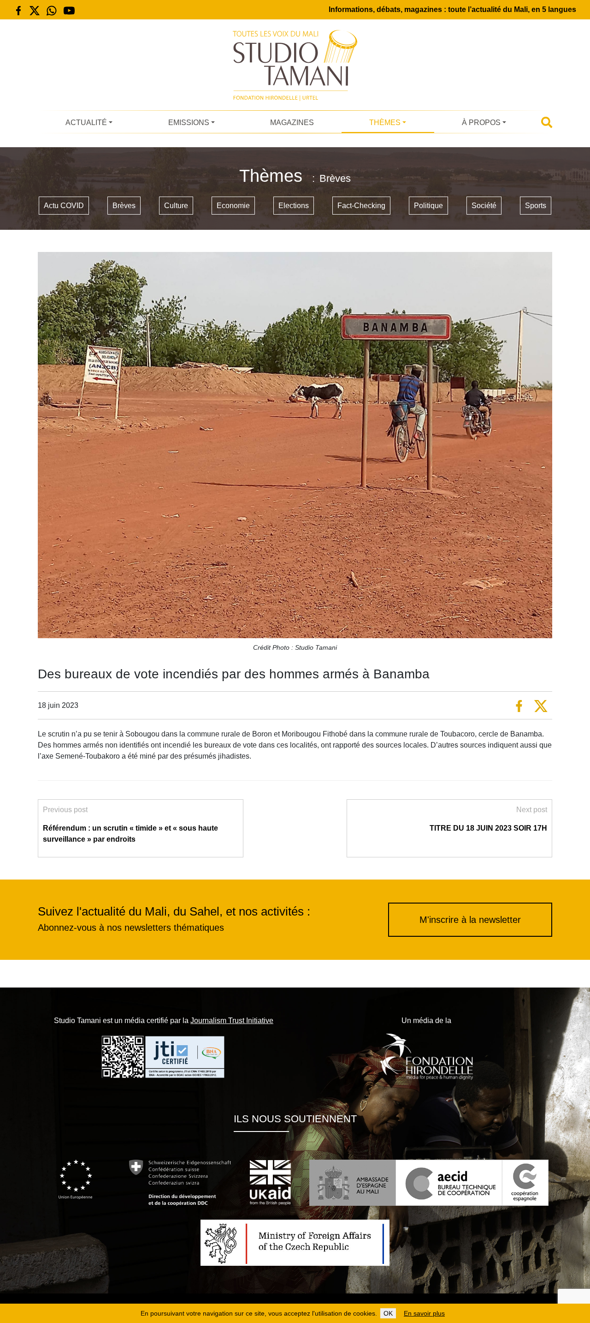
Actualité (86, 122)
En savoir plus (424, 1313)
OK (388, 1313)
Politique (428, 206)
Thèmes (385, 122)
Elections (293, 206)
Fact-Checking (361, 206)
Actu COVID (64, 206)
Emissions (188, 122)
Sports (535, 206)
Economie (233, 206)
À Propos (481, 122)
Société (484, 206)
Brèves (124, 206)
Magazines (292, 122)
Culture (176, 206)
